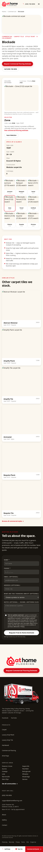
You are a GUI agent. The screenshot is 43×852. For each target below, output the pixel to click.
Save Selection (11, 135)
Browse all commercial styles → (13, 521)
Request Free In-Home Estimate (21, 633)
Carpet (4, 730)
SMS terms (17, 627)
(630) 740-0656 (7, 795)
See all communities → (10, 784)
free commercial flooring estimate (16, 130)
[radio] (9, 187)
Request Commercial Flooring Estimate (17, 64)
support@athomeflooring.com (12, 801)
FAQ (27, 842)
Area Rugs (5, 756)
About (4, 815)
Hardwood (5, 745)
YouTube (14, 718)
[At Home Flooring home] (10, 4)
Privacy (22, 627)
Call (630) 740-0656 (10, 69)
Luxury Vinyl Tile (7, 740)
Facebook (5, 718)
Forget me (33, 842)
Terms (23, 842)
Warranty (11, 842)
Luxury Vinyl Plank (8, 735)
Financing (4, 842)
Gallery (4, 820)
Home (4, 11)
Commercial (12, 11)
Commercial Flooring (9, 750)
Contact (4, 825)
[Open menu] (39, 4)
